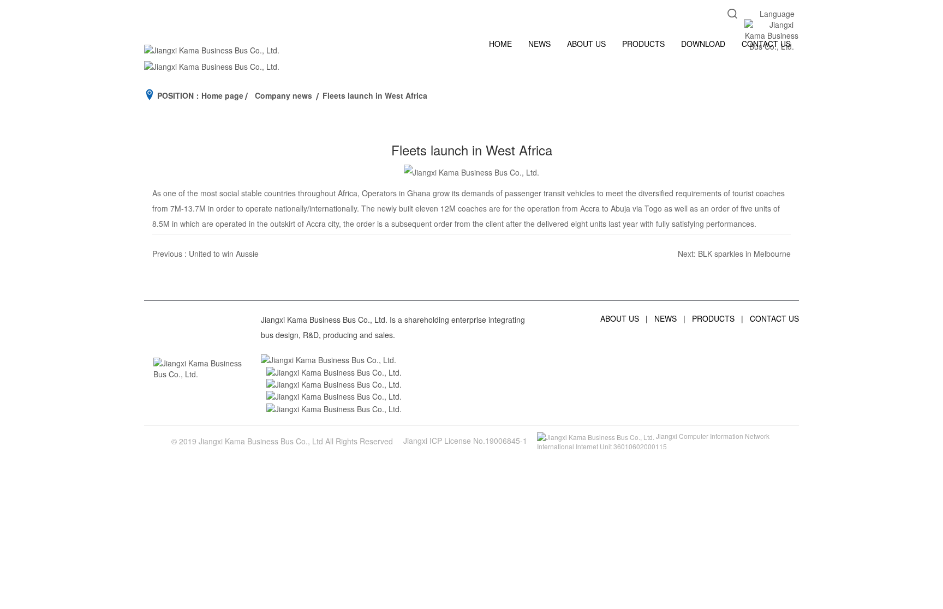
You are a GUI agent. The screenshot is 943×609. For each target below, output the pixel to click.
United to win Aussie (224, 253)
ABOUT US (586, 43)
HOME (500, 43)
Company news (283, 95)
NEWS (539, 43)
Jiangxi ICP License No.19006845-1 (465, 440)
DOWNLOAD (703, 43)
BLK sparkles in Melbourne (744, 253)
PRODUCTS (643, 43)
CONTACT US (766, 43)
